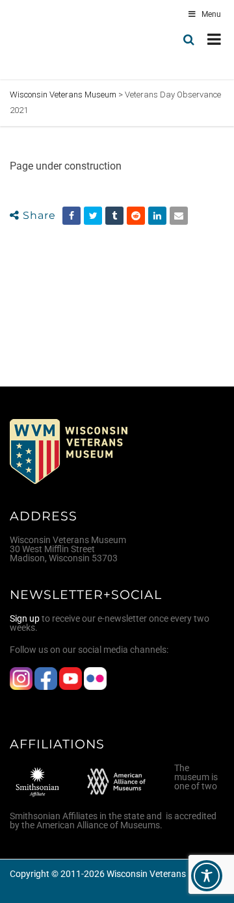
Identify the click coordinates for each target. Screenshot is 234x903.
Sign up (25, 618)
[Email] (179, 216)
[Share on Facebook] (71, 216)
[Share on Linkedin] (157, 216)
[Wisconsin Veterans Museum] (65, 39)
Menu (211, 14)
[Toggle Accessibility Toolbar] (206, 875)
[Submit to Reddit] (136, 216)
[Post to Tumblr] (114, 216)
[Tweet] (93, 216)
